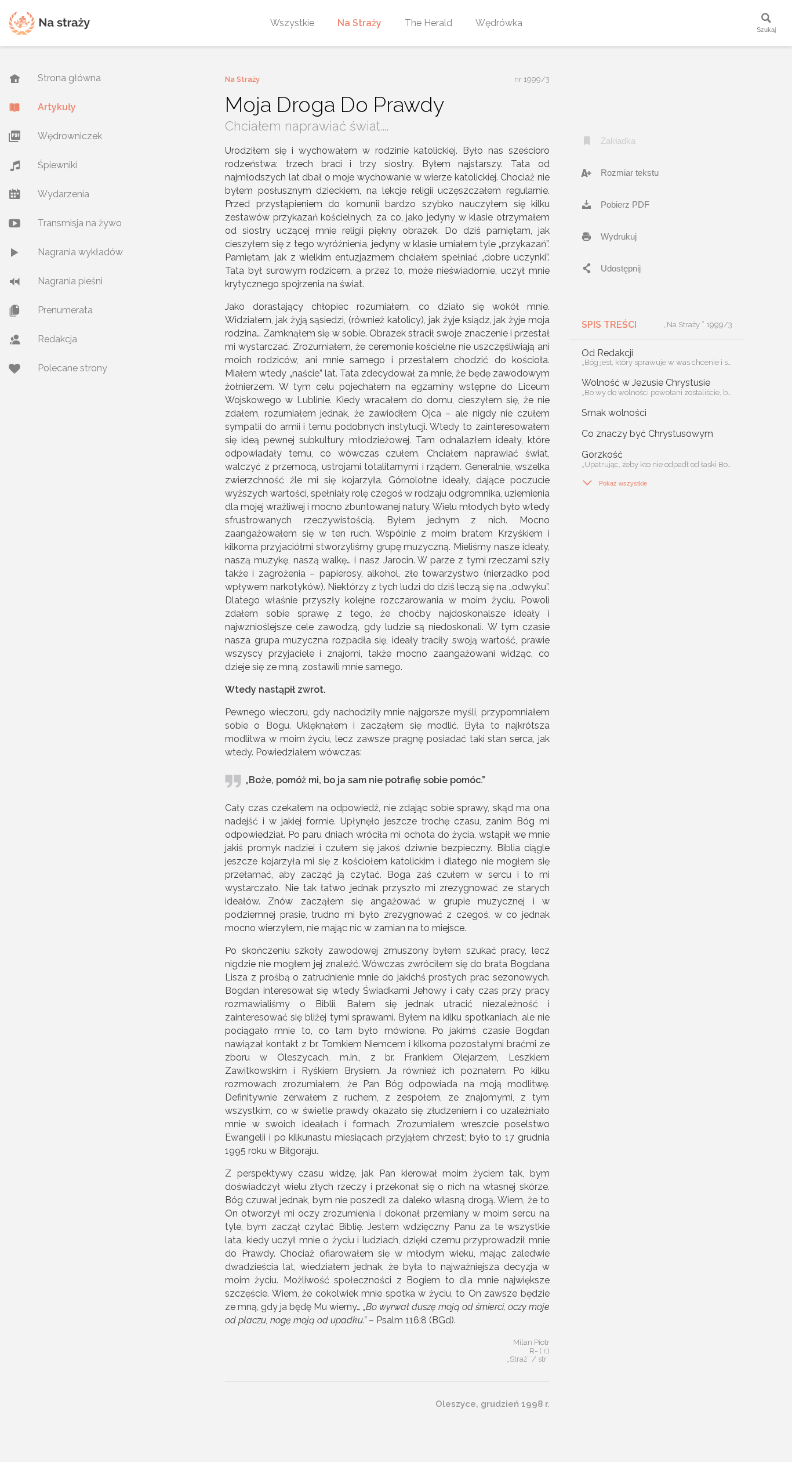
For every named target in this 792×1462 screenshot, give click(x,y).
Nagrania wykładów (80, 252)
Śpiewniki (57, 165)
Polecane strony (72, 368)
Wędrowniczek (70, 136)
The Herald (428, 22)
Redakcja (57, 339)
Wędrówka (498, 22)
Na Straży (359, 22)
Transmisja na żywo (80, 223)
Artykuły (57, 107)
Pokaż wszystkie (614, 482)
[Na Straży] (49, 23)
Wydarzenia (63, 194)
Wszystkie (292, 22)
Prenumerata (65, 310)
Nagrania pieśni (70, 281)
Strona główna (69, 78)
